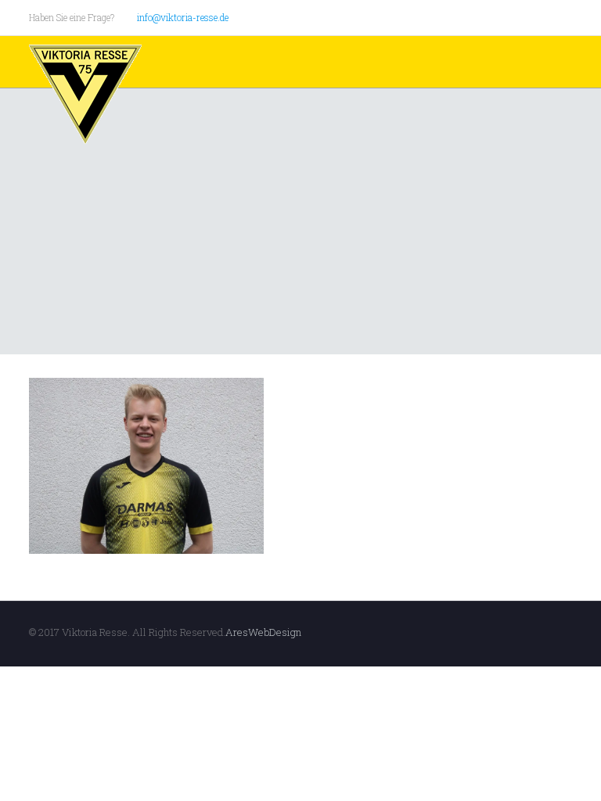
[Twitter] (521, 16)
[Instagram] (564, 16)
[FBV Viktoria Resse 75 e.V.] (85, 94)
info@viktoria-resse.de (183, 17)
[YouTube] (542, 16)
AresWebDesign (263, 632)
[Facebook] (500, 16)
